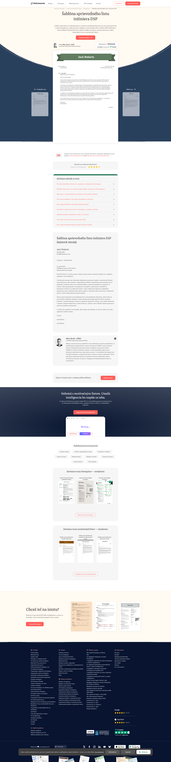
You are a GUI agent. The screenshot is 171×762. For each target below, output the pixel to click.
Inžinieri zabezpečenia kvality (83, 451)
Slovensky (60, 746)
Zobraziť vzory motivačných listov (85, 574)
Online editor (34, 652)
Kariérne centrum (64, 652)
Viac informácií (99, 752)
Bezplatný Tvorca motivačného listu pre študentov (42, 704)
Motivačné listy (63, 661)
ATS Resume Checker (37, 681)
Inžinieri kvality (64, 451)
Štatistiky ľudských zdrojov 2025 (96, 698)
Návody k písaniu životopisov (67, 659)
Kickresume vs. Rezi (92, 702)
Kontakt (117, 654)
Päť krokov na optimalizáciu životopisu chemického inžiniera (77, 194)
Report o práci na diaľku (66, 671)
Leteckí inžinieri (61, 456)
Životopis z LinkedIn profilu (38, 659)
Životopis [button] (61, 3)
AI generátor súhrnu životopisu (40, 673)
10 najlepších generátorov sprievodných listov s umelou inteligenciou (98, 665)
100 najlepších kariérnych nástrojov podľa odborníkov (99, 691)
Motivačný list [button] (74, 3)
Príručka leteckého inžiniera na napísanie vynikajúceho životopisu (79, 184)
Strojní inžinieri (78, 461)
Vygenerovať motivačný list (85, 412)
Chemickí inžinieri (107, 456)
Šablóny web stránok (65, 685)
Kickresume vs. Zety (92, 700)
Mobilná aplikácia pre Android (39, 734)
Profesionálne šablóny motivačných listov (71, 704)
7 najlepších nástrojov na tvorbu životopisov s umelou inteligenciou (99, 661)
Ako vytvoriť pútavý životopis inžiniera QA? (71, 219)
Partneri (117, 665)
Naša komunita (63, 673)
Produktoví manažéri (104, 451)
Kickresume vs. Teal (92, 706)
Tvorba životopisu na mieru (38, 683)
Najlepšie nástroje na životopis (96, 686)
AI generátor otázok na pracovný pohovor (43, 697)
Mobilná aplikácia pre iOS (38, 732)
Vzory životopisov (64, 654)
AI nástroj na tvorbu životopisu (39, 661)
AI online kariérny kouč (37, 699)
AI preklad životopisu (37, 669)
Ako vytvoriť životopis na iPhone (96, 652)
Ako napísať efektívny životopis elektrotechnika (73, 204)
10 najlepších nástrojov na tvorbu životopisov (96, 657)
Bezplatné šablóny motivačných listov (70, 698)
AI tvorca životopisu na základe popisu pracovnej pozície (42, 688)
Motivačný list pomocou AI (38, 663)
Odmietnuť (112, 752)
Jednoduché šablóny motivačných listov (70, 702)
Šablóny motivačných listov (67, 683)
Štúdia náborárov (92, 708)
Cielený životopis (36, 685)
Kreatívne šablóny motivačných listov (69, 700)
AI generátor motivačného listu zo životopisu (40, 708)
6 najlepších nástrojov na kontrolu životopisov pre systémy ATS (96, 669)
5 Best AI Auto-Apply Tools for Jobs (97, 680)
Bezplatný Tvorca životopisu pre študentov (43, 701)
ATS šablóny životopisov (66, 688)
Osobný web (34, 656)
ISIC (88, 654)
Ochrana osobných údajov (122, 659)
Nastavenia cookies (120, 661)
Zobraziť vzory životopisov (85, 515)
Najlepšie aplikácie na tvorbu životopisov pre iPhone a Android (99, 683)
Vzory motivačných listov (66, 656)
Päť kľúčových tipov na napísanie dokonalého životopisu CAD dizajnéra (81, 189)
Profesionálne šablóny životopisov (68, 694)
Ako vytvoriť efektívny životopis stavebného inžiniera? (75, 199)
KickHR (33, 722)
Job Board (34, 711)
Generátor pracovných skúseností (40, 677)
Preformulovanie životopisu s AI (40, 667)
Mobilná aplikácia (36, 730)
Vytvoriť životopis (132, 3)
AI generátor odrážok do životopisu (41, 671)
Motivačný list (35, 654)
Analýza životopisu (36, 679)
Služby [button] (50, 3)
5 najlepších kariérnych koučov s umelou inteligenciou (98, 677)
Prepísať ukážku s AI (85, 37)
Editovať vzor (108, 378)
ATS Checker (88, 3)
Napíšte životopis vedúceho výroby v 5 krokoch (73, 214)
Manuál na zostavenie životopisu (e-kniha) (71, 669)
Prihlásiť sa (119, 3)
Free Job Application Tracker (39, 713)
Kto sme (117, 652)
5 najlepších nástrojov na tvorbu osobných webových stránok (99, 673)
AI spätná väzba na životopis (39, 693)
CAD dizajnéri (92, 461)
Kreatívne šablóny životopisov (67, 696)
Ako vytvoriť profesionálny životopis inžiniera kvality (74, 224)
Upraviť (127, 752)
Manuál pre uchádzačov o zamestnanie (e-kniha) (71, 666)
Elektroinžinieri (76, 456)
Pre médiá (118, 663)
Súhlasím (144, 752)
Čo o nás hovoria (119, 667)
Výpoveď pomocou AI (37, 665)
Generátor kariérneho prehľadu (40, 675)
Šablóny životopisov (64, 681)
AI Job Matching (35, 715)
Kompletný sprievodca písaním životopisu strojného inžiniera (77, 209)
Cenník (98, 3)
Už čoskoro (34, 720)
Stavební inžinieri (91, 456)
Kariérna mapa (35, 695)
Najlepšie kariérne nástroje (94, 688)
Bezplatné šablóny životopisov (67, 690)
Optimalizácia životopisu (38, 691)
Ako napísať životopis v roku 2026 (96, 694)
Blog (60, 675)
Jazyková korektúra (36, 718)
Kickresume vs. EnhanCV (94, 704)
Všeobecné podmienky (121, 656)
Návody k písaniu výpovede (67, 663)
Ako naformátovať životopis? (95, 696)
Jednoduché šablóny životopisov (68, 692)
